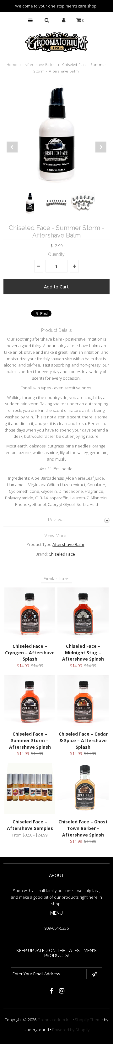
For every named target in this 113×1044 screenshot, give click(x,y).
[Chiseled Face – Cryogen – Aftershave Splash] (29, 636)
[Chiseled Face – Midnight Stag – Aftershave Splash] (82, 636)
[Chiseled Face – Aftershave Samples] (29, 812)
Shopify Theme (89, 1019)
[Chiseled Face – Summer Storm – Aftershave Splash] (29, 724)
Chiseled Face (62, 554)
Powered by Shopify (70, 1029)
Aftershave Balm (40, 64)
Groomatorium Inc (54, 1019)
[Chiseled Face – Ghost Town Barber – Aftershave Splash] (82, 812)
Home (12, 64)
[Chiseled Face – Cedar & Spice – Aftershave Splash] (82, 724)
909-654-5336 (56, 928)
